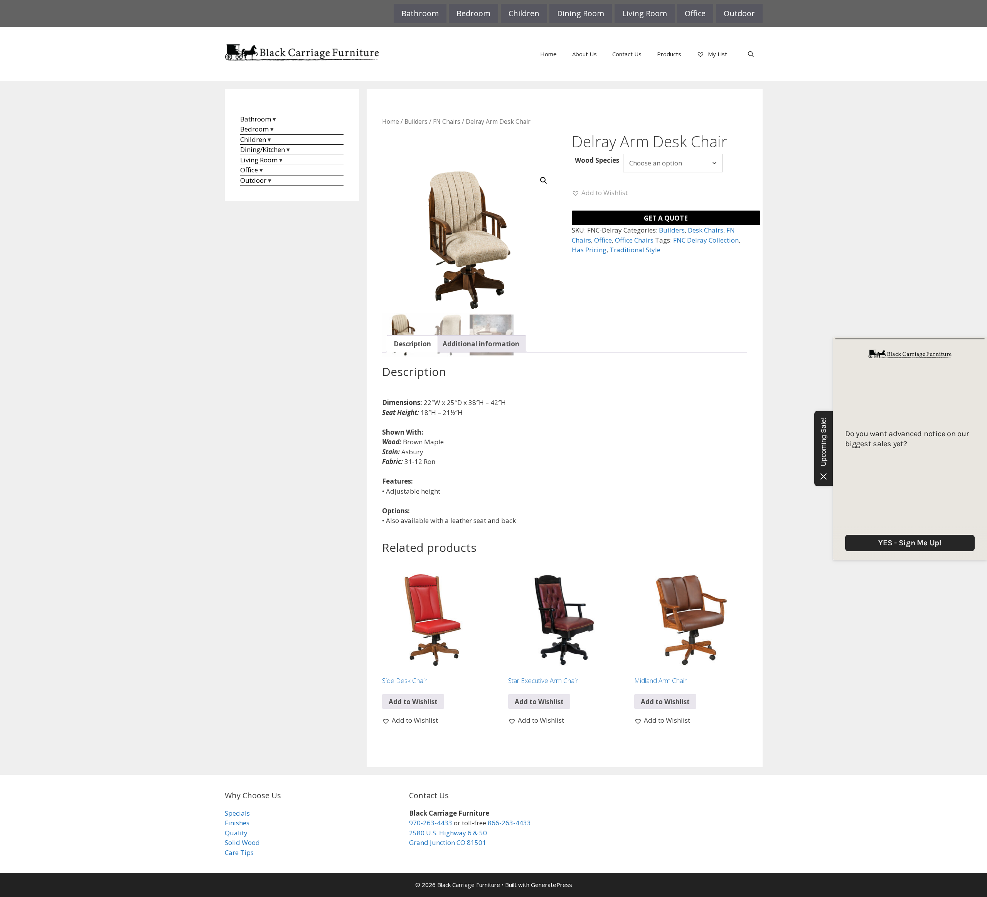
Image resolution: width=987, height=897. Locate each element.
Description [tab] (412, 343)
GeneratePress (551, 885)
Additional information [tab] (481, 343)
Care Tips (239, 852)
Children (524, 13)
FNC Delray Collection (706, 240)
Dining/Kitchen (262, 149)
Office (695, 13)
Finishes (237, 822)
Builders (416, 121)
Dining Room (580, 13)
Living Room (644, 13)
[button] (544, 180)
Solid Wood (242, 842)
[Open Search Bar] (750, 54)
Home (548, 54)
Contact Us (627, 54)
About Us (584, 54)
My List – (719, 54)
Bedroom (473, 13)
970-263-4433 (430, 822)
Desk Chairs (705, 230)
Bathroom (420, 13)
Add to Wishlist (413, 701)
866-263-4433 (509, 822)
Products (669, 54)
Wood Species (597, 160)
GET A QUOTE (666, 218)
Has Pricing (589, 249)
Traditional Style (635, 249)
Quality (236, 832)
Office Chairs (634, 240)
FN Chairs (446, 121)
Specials (237, 813)
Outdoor (739, 13)
